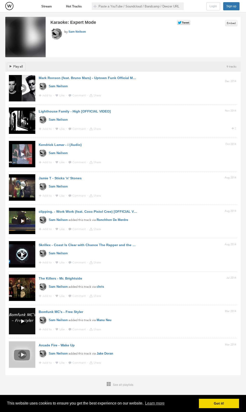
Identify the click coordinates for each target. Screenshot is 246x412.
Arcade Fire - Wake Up (57, 345)
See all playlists (123, 384)
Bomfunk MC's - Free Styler (61, 312)
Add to (47, 95)
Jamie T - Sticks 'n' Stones (60, 178)
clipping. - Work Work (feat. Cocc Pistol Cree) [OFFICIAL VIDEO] (91, 211)
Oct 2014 (230, 144)
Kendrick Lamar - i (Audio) (60, 145)
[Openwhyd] (9, 6)
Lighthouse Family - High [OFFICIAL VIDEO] (75, 111)
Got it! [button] (219, 403)
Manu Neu (104, 320)
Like (62, 95)
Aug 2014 (230, 177)
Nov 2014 (230, 110)
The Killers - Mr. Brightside (60, 278)
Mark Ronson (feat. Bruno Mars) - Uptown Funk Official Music (89, 78)
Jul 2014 (231, 278)
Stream (46, 6)
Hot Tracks (74, 6)
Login (213, 6)
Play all (18, 66)
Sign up (231, 6)
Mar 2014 (230, 311)
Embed (231, 23)
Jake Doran (105, 353)
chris (100, 286)
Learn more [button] (155, 403)
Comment (79, 95)
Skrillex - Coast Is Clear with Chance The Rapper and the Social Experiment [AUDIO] (107, 245)
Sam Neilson (77, 31)
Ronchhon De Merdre (112, 220)
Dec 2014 (230, 81)
